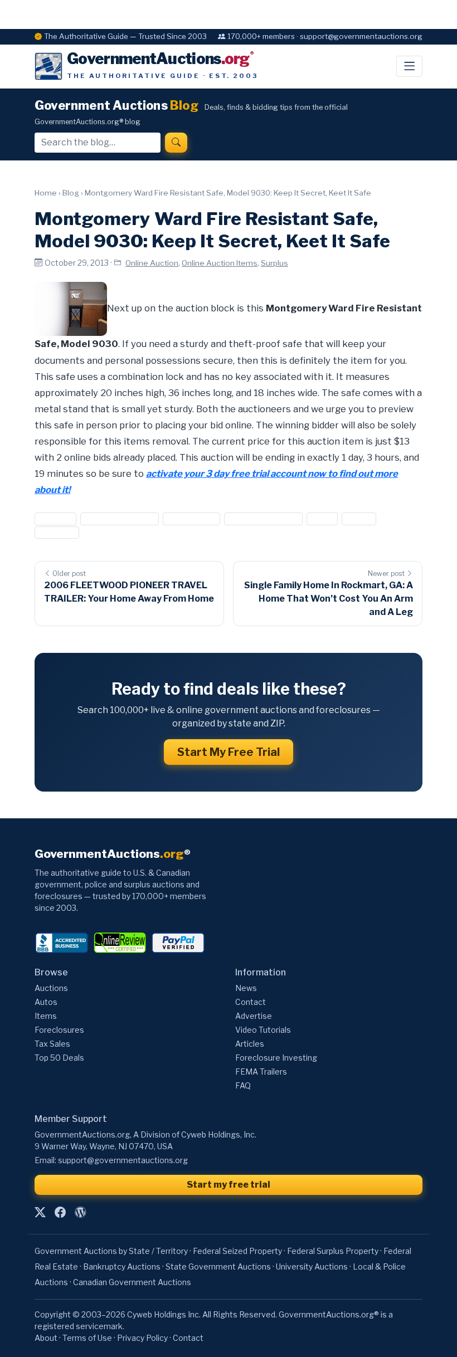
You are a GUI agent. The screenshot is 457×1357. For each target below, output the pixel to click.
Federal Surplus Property (332, 1251)
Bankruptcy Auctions (122, 1266)
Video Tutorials (263, 1029)
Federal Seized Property (237, 1251)
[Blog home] (80, 1212)
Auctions (51, 988)
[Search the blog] (176, 143)
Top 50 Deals (59, 1057)
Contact (250, 1002)
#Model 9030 (191, 519)
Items (46, 1016)
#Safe (322, 519)
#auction (55, 519)
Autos (46, 1002)
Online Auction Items (219, 262)
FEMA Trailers (261, 1071)
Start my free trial (228, 1184)
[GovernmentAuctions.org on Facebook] (60, 1212)
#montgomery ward (263, 519)
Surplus (274, 262)
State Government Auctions (218, 1266)
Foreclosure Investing (276, 1057)
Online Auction (151, 262)
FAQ (243, 1085)
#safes (359, 519)
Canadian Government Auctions (132, 1282)
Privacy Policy (142, 1338)
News (246, 988)
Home (46, 192)
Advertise (253, 1016)
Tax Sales (52, 1043)
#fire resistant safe (119, 519)
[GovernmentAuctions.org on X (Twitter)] (40, 1212)
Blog (70, 192)
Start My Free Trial (228, 752)
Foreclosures (59, 1029)
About (46, 1338)
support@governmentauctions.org (123, 1160)
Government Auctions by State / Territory (111, 1251)
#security (57, 532)
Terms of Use (87, 1338)
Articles (249, 1043)
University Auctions (312, 1266)
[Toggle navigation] (409, 66)
